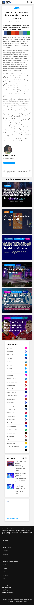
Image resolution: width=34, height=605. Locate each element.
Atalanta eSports (8, 238)
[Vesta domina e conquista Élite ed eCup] (17, 274)
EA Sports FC (7, 185)
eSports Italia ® (19, 599)
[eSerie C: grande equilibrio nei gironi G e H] (17, 221)
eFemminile (7, 291)
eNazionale (6, 565)
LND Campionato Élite (9, 265)
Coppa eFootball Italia (19, 238)
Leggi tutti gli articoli (9, 162)
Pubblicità (5, 554)
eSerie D (17, 8)
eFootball (28, 238)
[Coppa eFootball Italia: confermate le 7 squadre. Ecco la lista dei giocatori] (17, 247)
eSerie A (5, 568)
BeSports (5, 571)
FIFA (11, 212)
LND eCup (18, 265)
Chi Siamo (5, 540)
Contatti (5, 544)
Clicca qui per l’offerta (12, 518)
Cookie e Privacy (7, 547)
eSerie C (6, 212)
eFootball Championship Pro (10, 561)
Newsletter (5, 550)
